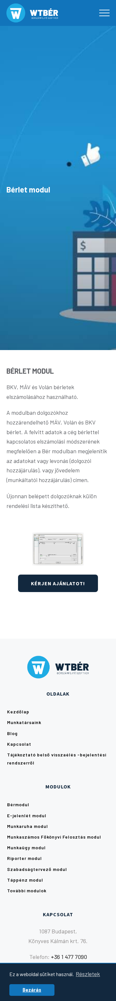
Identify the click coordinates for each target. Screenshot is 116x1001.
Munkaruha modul (27, 826)
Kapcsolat (19, 744)
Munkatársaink (24, 722)
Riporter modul (24, 858)
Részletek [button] (88, 973)
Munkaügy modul (26, 847)
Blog (12, 733)
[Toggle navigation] (104, 12)
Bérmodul (18, 804)
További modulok (26, 890)
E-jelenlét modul (26, 815)
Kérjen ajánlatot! (58, 583)
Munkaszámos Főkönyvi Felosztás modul (54, 837)
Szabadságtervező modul (37, 869)
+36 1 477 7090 (69, 956)
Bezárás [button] (32, 990)
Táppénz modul (25, 880)
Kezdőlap (18, 711)
